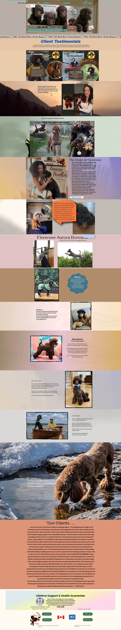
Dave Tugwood (37, 486)
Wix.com (78, 626)
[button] (82, 2)
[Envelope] (91, 27)
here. (47, 92)
